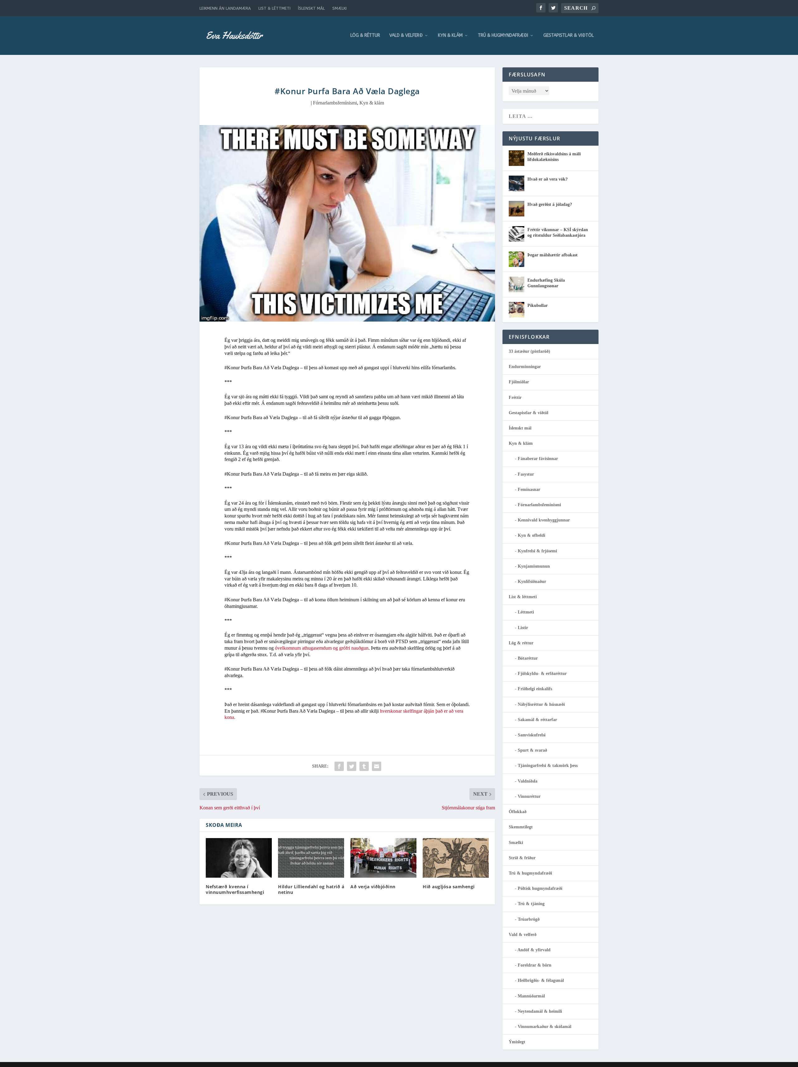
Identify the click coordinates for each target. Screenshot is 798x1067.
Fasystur (526, 474)
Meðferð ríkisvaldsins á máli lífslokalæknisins (554, 157)
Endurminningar (525, 366)
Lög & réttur (365, 35)
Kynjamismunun (534, 566)
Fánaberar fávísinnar (538, 458)
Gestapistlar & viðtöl (568, 35)
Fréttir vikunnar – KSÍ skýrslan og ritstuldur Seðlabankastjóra (557, 232)
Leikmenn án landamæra (225, 8)
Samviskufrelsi (532, 735)
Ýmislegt (517, 1042)
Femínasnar (529, 489)
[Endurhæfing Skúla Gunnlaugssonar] (516, 284)
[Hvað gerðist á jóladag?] (516, 208)
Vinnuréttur (529, 796)
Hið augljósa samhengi (449, 887)
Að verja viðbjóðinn (373, 887)
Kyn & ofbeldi (531, 535)
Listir (523, 627)
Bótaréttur (528, 658)
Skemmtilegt (521, 827)
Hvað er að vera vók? (547, 179)
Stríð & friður (522, 858)
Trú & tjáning (531, 903)
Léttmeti (526, 612)
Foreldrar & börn (534, 965)
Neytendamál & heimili (540, 1011)
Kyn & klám (450, 35)
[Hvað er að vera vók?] (516, 183)
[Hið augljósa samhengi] (456, 858)
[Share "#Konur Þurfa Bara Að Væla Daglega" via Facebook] (339, 766)
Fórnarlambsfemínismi (335, 102)
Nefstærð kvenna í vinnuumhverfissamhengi (235, 889)
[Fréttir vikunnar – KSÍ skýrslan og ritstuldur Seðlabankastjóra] (516, 234)
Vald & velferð (406, 35)
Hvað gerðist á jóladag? (549, 204)
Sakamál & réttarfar (537, 719)
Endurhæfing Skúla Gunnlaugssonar (546, 283)
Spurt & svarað (532, 750)
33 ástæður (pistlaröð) (529, 351)
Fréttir (515, 397)
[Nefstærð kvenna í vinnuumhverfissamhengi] (239, 858)
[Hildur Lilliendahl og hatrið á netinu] (311, 858)
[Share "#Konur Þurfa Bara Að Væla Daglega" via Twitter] (351, 766)
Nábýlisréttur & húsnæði (541, 704)
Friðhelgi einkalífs (535, 688)
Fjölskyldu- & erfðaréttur (542, 673)
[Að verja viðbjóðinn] (383, 858)
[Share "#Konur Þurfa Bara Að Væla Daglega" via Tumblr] (364, 766)
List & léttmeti (274, 8)
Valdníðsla (527, 781)
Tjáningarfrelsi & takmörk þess (548, 765)
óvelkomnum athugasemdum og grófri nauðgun (321, 648)
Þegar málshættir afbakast (552, 255)
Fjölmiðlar (519, 382)
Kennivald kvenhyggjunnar (544, 520)
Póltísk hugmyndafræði (540, 888)
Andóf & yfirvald (533, 950)
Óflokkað (517, 811)
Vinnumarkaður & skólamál (544, 1026)
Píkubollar (537, 305)
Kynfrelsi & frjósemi (537, 551)
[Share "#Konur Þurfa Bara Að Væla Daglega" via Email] (376, 766)
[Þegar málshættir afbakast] (516, 259)
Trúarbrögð (529, 919)
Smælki (339, 8)
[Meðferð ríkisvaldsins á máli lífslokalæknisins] (516, 158)
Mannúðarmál (531, 996)
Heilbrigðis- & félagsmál (541, 980)
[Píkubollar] (516, 310)
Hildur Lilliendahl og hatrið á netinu (311, 889)
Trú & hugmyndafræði (503, 35)
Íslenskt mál (311, 8)
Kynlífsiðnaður (532, 581)
